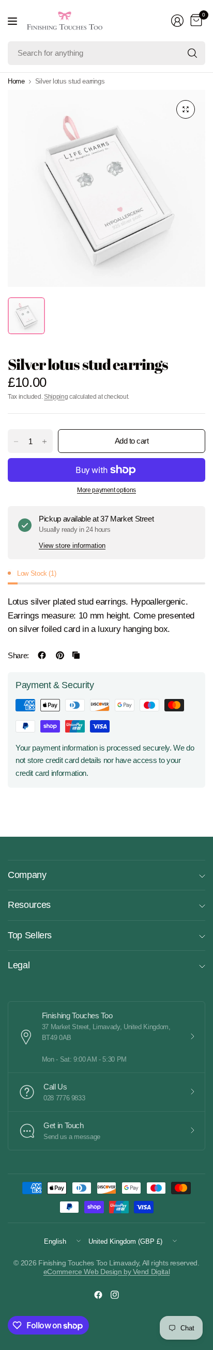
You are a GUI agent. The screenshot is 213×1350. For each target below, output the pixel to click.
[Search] (192, 53)
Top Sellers (30, 935)
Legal (18, 965)
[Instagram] (114, 1295)
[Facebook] (98, 1295)
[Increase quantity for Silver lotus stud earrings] (44, 441)
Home (16, 81)
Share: (18, 655)
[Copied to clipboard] (76, 655)
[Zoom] (185, 109)
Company (27, 875)
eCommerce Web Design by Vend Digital (106, 1271)
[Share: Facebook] (42, 655)
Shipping (56, 396)
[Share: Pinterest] (60, 655)
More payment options (106, 490)
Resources (29, 905)
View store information (72, 545)
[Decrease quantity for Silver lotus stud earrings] (16, 441)
